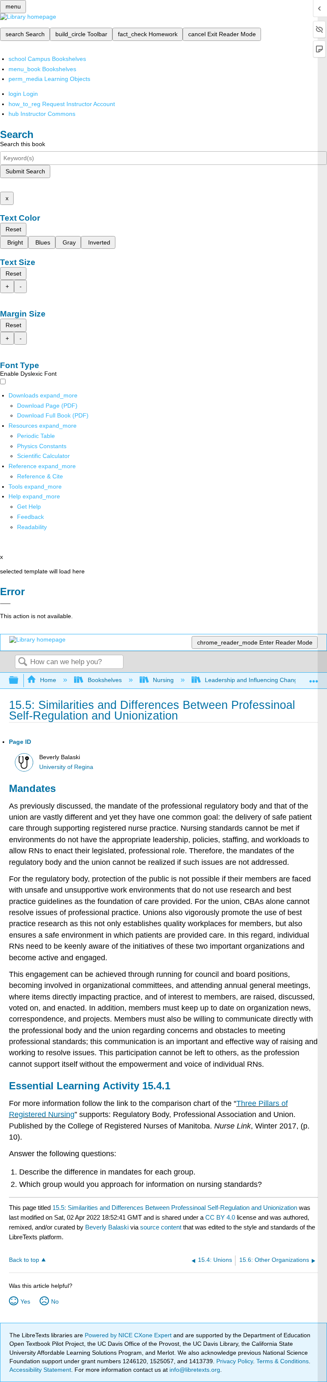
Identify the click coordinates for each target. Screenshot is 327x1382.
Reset (13, 229)
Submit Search (25, 171)
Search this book (22, 144)
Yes (25, 1301)
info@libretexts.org (194, 1369)
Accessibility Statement (40, 1369)
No (55, 1301)
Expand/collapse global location (313, 678)
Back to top (24, 1260)
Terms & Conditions (282, 1361)
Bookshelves (104, 680)
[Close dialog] (5, 603)
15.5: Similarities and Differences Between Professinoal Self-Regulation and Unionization (174, 1207)
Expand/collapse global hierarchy (19, 680)
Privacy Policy (234, 1361)
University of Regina (66, 767)
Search (22, 662)
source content (160, 1227)
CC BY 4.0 (220, 1217)
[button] (30, 516)
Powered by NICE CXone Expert (129, 1335)
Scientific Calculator (43, 455)
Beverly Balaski (107, 1227)
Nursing (163, 680)
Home (48, 680)
